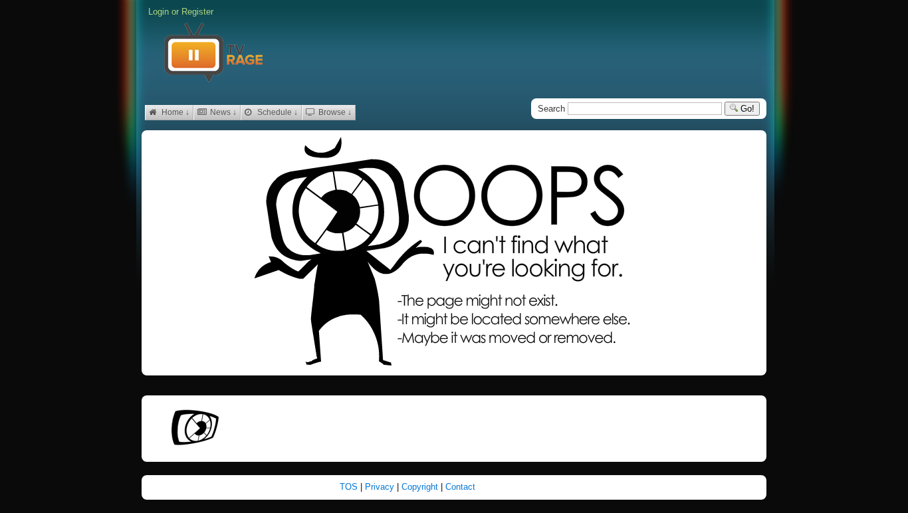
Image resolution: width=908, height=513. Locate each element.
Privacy (381, 487)
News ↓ (222, 112)
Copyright (421, 487)
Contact (460, 487)
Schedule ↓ (276, 112)
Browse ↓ (334, 112)
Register (197, 12)
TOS (350, 487)
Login (158, 12)
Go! (746, 109)
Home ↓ (174, 112)
